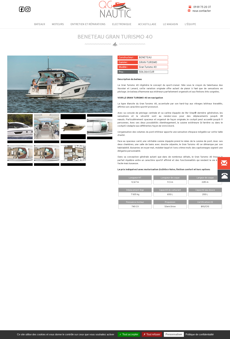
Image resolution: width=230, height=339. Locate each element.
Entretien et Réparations (88, 24)
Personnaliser (174, 334)
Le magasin (170, 24)
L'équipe (190, 24)
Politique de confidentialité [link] (200, 334)
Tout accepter (130, 334)
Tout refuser (153, 334)
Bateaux (39, 24)
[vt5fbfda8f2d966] (59, 84)
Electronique (121, 24)
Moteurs (58, 24)
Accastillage (147, 24)
